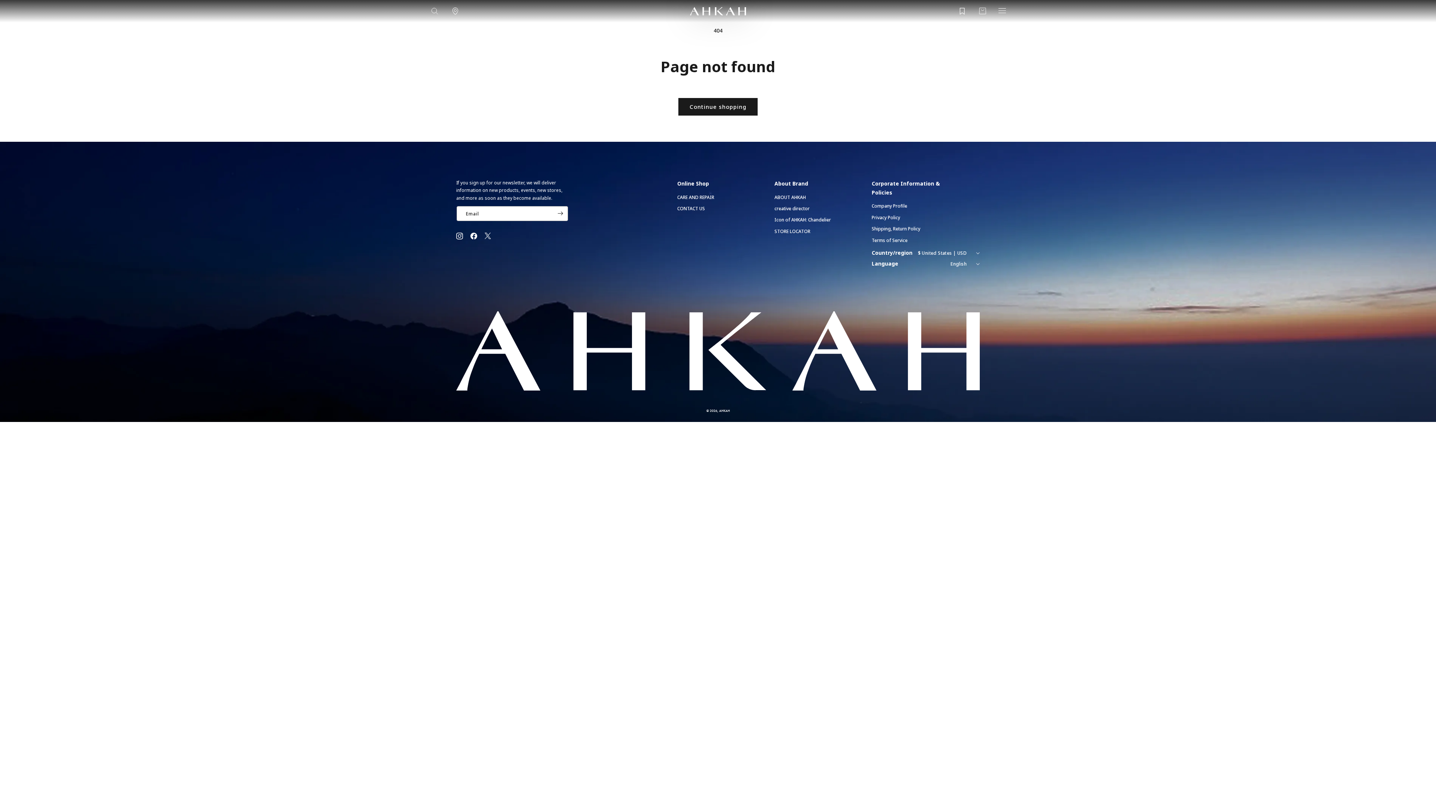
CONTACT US (691, 208)
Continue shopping (718, 106)
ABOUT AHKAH (790, 197)
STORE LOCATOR (792, 231)
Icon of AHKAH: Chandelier (802, 220)
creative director (792, 208)
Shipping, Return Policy (896, 229)
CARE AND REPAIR (695, 197)
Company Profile (889, 206)
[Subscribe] (560, 213)
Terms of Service (890, 240)
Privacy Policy (886, 217)
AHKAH (724, 410)
